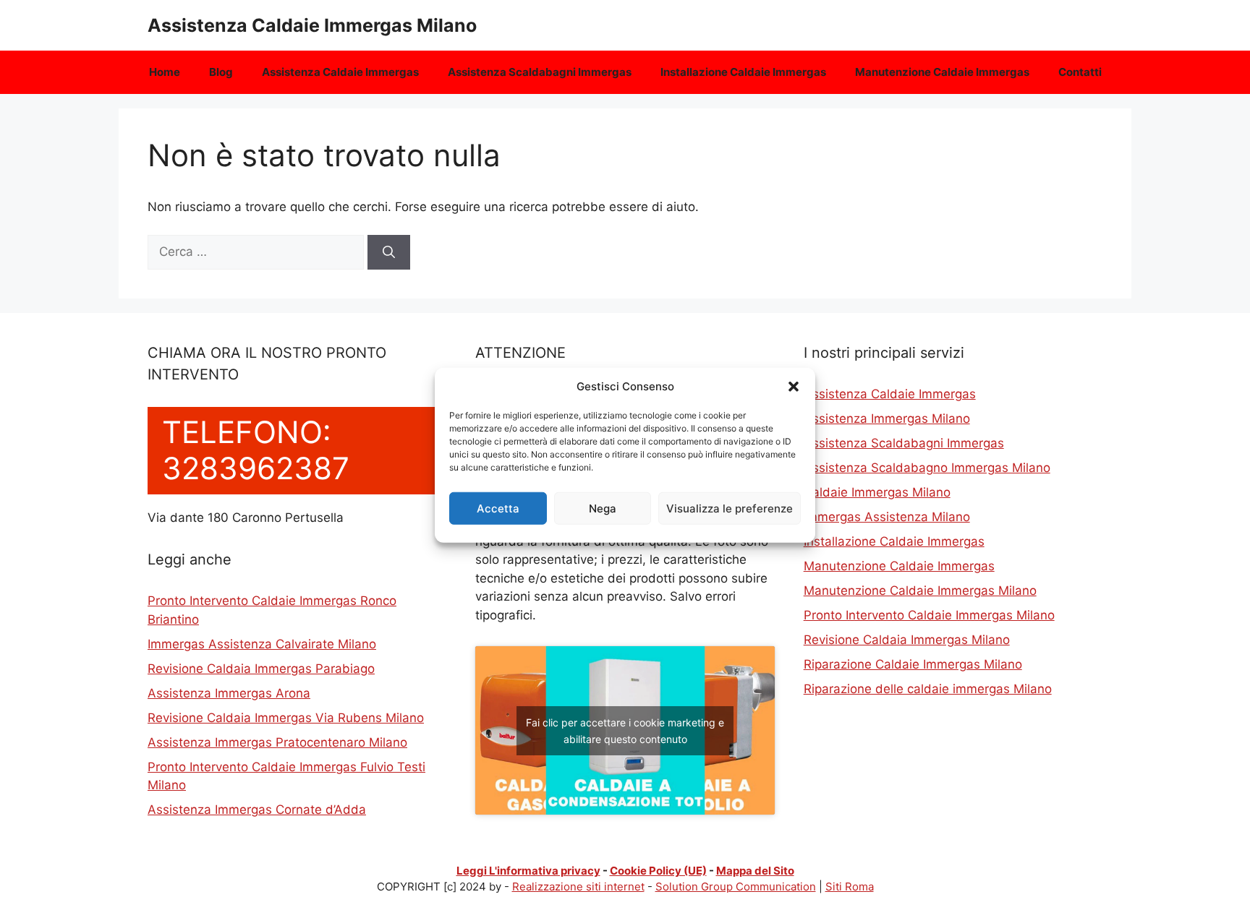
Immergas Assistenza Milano (887, 517)
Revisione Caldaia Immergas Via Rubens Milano (286, 718)
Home (164, 72)
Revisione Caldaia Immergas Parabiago (261, 668)
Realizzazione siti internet (578, 886)
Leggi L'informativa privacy (528, 870)
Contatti (1080, 72)
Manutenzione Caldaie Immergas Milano (920, 590)
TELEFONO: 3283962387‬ (255, 449)
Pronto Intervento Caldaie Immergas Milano (929, 615)
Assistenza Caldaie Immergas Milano (312, 25)
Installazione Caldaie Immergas (743, 72)
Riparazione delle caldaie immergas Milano (928, 689)
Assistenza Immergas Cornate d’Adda (257, 809)
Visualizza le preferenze (729, 508)
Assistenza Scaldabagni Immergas (540, 72)
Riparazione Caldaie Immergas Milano (913, 664)
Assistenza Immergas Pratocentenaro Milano (277, 742)
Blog (221, 72)
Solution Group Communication (735, 886)
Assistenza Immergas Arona (229, 693)
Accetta (498, 508)
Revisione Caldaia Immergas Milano (907, 639)
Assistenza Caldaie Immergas (340, 72)
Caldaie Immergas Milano (877, 492)
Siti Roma (849, 886)
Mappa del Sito (755, 870)
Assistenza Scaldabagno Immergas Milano (927, 467)
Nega (602, 508)
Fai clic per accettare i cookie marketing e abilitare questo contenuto (625, 730)
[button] (793, 386)
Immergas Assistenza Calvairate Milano (262, 644)
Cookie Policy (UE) (658, 870)
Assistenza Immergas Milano (887, 418)
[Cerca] (388, 252)
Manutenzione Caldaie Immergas (942, 72)
